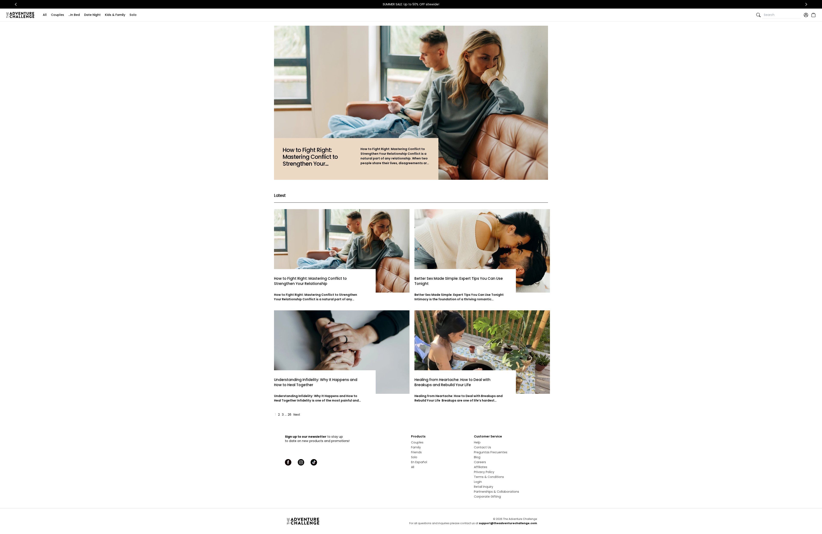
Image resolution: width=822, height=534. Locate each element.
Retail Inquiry (483, 487)
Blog (477, 457)
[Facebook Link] (288, 462)
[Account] (806, 15)
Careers (480, 462)
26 (289, 414)
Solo (133, 15)
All (45, 15)
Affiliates (480, 467)
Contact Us (482, 447)
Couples (57, 15)
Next (296, 414)
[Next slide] (806, 4)
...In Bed (74, 15)
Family (416, 447)
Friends (416, 452)
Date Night (92, 15)
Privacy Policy (484, 472)
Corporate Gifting (487, 496)
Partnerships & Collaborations (496, 492)
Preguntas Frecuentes (490, 452)
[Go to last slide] (16, 4)
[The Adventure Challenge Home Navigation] (327, 521)
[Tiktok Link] (313, 462)
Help (477, 442)
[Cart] (813, 15)
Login (478, 482)
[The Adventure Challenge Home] (21, 15)
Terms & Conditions (489, 477)
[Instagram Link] (301, 462)
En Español (419, 462)
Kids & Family (115, 15)
